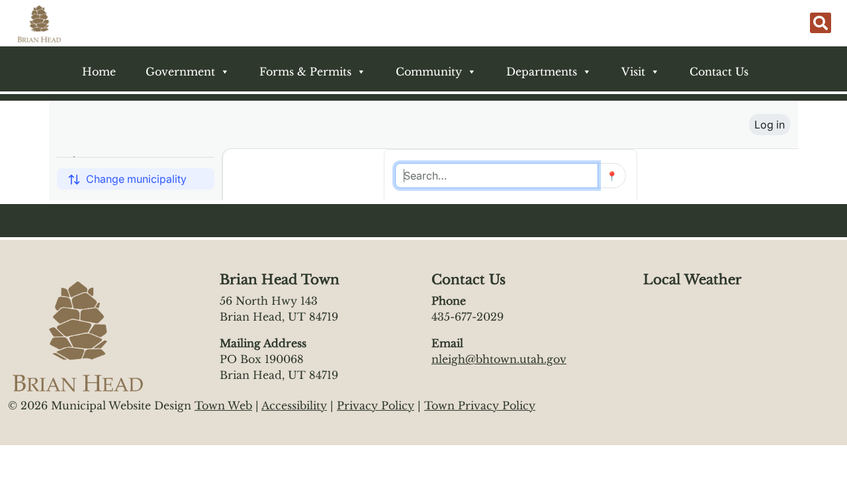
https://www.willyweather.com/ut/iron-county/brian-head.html (709, 340)
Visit (633, 71)
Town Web (223, 405)
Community (429, 71)
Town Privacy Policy (479, 405)
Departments (541, 71)
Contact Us (719, 71)
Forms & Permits (305, 71)
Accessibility (294, 405)
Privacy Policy (375, 405)
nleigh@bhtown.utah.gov (498, 359)
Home (99, 71)
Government (180, 71)
